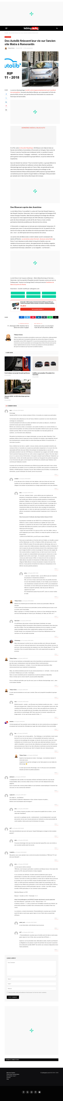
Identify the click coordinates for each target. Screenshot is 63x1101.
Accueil (6, 32)
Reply (56, 474)
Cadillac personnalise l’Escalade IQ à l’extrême (43, 373)
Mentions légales (11, 1072)
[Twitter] (6, 98)
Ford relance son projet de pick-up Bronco (17, 373)
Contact (9, 1077)
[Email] (6, 109)
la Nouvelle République (26, 148)
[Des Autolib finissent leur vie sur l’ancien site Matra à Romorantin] (31, 69)
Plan (8, 1079)
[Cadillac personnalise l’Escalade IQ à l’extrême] (45, 363)
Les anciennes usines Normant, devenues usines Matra (37, 239)
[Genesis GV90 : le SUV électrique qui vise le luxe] (18, 387)
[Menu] (6, 28)
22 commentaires (29, 48)
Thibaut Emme (11, 48)
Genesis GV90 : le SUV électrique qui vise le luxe (17, 397)
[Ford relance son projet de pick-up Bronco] (18, 363)
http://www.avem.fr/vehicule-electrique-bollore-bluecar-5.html (35, 517)
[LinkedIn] (6, 102)
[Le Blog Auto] (31, 28)
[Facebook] (6, 94)
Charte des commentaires (13, 1074)
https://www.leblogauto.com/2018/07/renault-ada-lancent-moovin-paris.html (34, 899)
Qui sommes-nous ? (11, 1076)
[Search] (57, 28)
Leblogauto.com (46, 1072)
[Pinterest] (6, 105)
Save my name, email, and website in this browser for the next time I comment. (27, 992)
